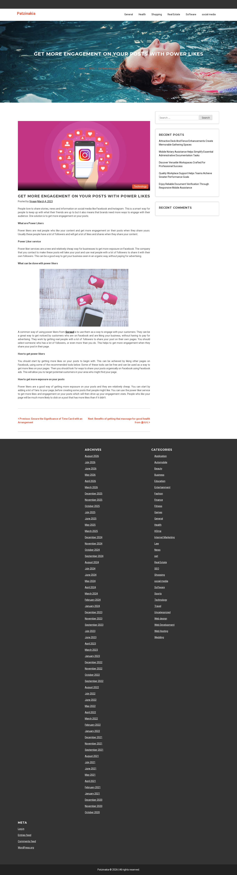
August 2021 (92, 756)
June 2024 (90, 574)
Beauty (158, 468)
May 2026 (90, 474)
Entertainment (162, 487)
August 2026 (92, 456)
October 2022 (92, 674)
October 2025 (92, 506)
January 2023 (92, 656)
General (128, 14)
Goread (69, 332)
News (157, 549)
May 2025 (90, 524)
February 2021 (93, 787)
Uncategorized (162, 612)
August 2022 (92, 687)
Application (160, 456)
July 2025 (90, 512)
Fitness (158, 506)
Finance (158, 499)
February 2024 (93, 599)
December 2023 (93, 612)
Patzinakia (26, 13)
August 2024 (92, 562)
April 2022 (90, 712)
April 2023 (90, 643)
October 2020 (92, 812)
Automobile (160, 462)
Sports (158, 593)
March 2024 (91, 593)
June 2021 (90, 768)
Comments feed (27, 841)
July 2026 (90, 462)
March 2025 (91, 531)
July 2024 (90, 568)
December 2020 (93, 799)
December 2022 (93, 662)
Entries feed (24, 835)
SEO (156, 568)
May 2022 (90, 706)
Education (159, 481)
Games (158, 512)
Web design (160, 618)
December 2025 (93, 493)
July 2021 (90, 762)
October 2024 (92, 549)
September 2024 (94, 556)
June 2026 (90, 468)
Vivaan (33, 201)
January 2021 (92, 793)
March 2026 (91, 487)
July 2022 (90, 693)
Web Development (164, 624)
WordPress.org (26, 847)
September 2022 (94, 681)
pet (156, 556)
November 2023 (93, 618)
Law (156, 543)
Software (191, 14)
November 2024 (93, 543)
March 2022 (91, 718)
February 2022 (93, 724)
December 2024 (93, 537)
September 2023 (94, 624)
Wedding (159, 637)
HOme (157, 531)
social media (209, 14)
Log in (21, 828)
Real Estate (174, 14)
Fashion (158, 493)
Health (142, 14)
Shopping (156, 14)
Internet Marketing (164, 537)
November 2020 (93, 806)
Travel (157, 606)
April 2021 (90, 781)
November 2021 (93, 743)
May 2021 (90, 774)
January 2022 (92, 731)
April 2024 (90, 587)
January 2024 (92, 606)
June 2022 (90, 699)
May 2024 (90, 581)
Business (159, 474)
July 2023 (90, 631)
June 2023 (90, 637)
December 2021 (93, 737)
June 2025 (90, 518)
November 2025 (93, 499)
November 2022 (93, 668)
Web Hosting (161, 631)
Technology (140, 186)
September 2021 (94, 749)
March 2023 (91, 649)
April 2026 (90, 481)
